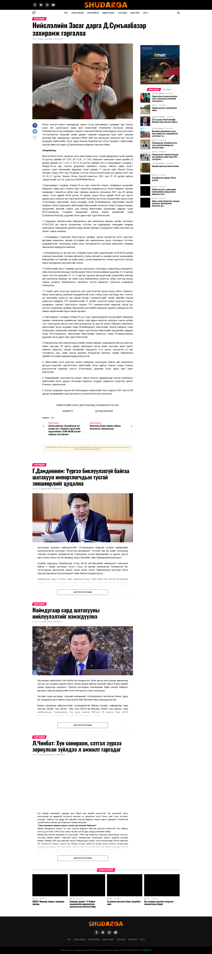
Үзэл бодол (122, 13)
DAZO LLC (147, 950)
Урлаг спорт (135, 13)
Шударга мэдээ (108, 13)
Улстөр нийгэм (93, 13)
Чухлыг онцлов (77, 13)
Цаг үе (145, 13)
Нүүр (66, 13)
